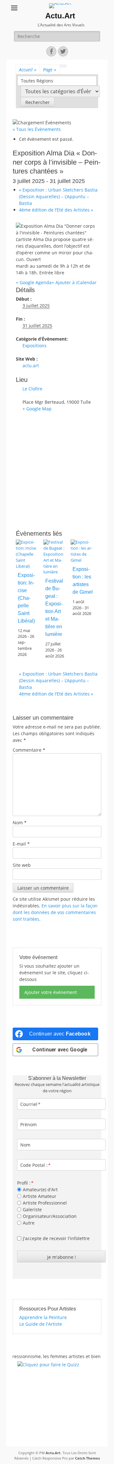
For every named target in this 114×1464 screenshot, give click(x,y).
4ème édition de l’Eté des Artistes (56, 210)
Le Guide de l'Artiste (40, 1324)
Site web (22, 865)
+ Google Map (37, 409)
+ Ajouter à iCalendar (74, 282)
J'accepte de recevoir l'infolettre (56, 1238)
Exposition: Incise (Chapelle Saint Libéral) (26, 598)
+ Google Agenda (34, 282)
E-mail (21, 844)
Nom (20, 823)
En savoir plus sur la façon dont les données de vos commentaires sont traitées (55, 912)
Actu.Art (60, 15)
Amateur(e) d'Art (40, 1189)
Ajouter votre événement (50, 992)
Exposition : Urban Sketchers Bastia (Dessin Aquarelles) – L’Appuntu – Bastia (58, 196)
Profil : (23, 1183)
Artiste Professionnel (45, 1203)
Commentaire (29, 750)
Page (49, 70)
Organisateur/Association (50, 1216)
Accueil (27, 70)
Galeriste (32, 1209)
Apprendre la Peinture (43, 1317)
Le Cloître (32, 389)
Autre (29, 1223)
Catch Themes (87, 1458)
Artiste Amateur (39, 1196)
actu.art (30, 366)
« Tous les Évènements (37, 129)
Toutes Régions (37, 81)
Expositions (34, 346)
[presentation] (28, 566)
